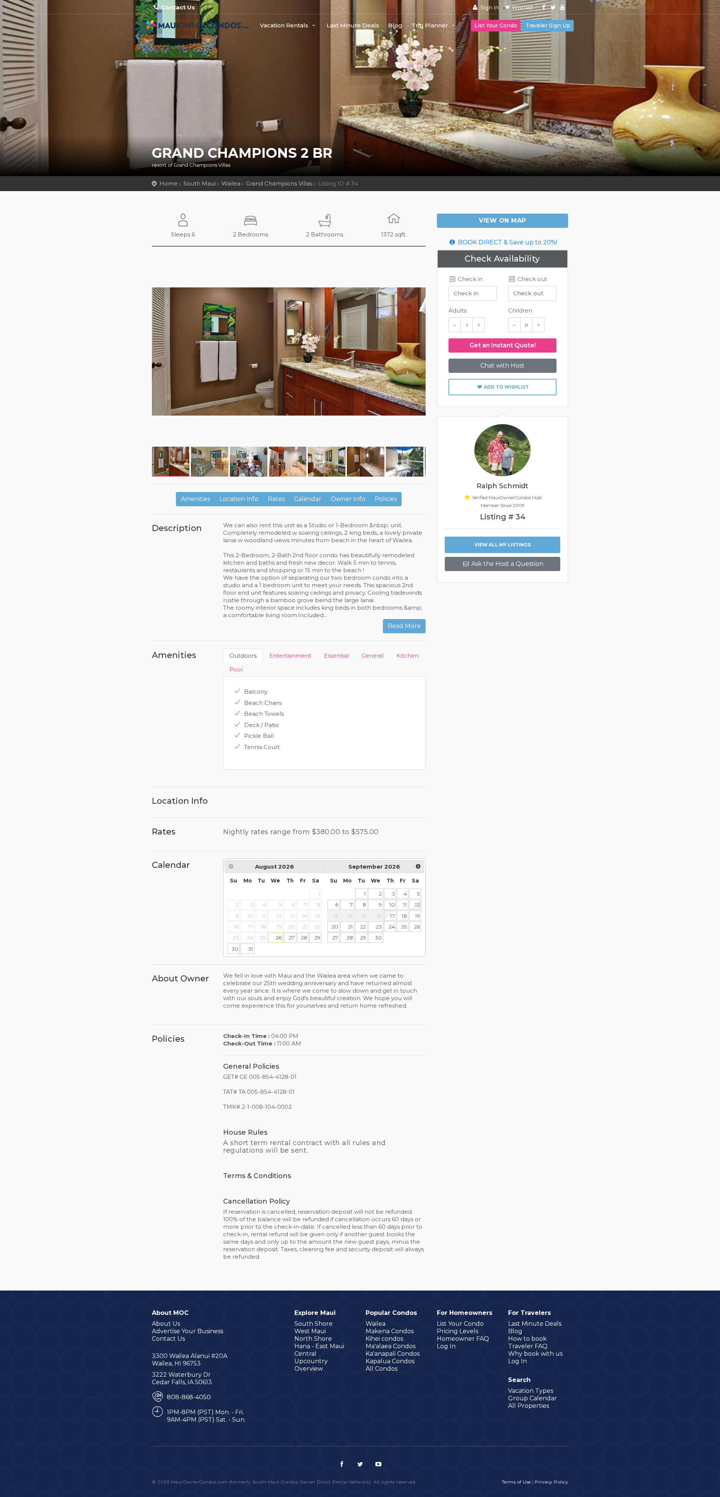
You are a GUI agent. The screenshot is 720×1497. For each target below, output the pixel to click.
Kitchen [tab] (407, 655)
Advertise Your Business (187, 1331)
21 (350, 927)
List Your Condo (495, 25)
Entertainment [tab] (290, 655)
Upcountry (311, 1361)
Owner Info (348, 498)
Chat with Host (502, 365)
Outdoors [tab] (243, 655)
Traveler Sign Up (547, 25)
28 (304, 938)
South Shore (313, 1323)
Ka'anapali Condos (393, 1353)
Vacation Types (530, 1390)
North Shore (313, 1338)
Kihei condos (384, 1338)
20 (335, 927)
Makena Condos (390, 1331)
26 (279, 938)
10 (392, 905)
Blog (395, 25)
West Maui (310, 1331)
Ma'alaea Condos (391, 1346)
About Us (166, 1323)
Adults (457, 310)
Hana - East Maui (319, 1346)
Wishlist (522, 7)
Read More (404, 626)
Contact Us (178, 7)
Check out (531, 279)
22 (363, 927)
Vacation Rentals (285, 25)
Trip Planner (430, 25)
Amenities (195, 498)
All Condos (382, 1368)
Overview (308, 1368)
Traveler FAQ (528, 1346)
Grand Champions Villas (279, 183)
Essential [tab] (336, 655)
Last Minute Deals (353, 25)
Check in (469, 279)
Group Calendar (532, 1398)
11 (405, 905)
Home (168, 183)
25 (404, 927)
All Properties (528, 1405)
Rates (276, 498)
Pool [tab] (236, 669)
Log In (446, 1346)
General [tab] (373, 655)
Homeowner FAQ (463, 1338)
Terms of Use (516, 1482)
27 (292, 938)
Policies (386, 498)
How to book (527, 1338)
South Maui (199, 183)
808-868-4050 (189, 1397)
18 (404, 916)
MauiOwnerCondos (198, 29)
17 (392, 916)
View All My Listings (502, 544)
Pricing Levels (457, 1331)
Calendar (307, 498)
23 (379, 927)
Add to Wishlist (506, 387)
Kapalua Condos (390, 1361)
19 (417, 916)
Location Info (238, 498)
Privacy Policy (551, 1482)
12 (417, 905)
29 (317, 938)
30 (235, 949)
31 (250, 949)
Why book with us (535, 1353)
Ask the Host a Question (506, 563)
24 (391, 927)
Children (520, 310)
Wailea (230, 183)
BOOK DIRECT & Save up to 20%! (506, 242)
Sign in (489, 7)
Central (305, 1353)
